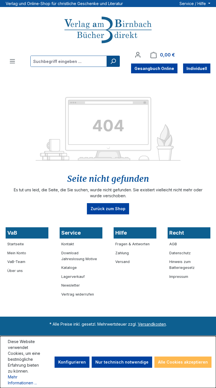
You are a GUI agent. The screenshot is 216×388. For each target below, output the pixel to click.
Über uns (15, 271)
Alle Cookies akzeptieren (183, 362)
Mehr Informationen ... (22, 380)
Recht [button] (176, 233)
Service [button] (71, 233)
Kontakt (67, 244)
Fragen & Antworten (132, 244)
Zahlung (122, 253)
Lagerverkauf (73, 276)
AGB (173, 244)
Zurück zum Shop (108, 208)
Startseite (15, 244)
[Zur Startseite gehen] (108, 31)
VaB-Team (16, 262)
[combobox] (69, 61)
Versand (122, 262)
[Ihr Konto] (138, 54)
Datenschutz (180, 253)
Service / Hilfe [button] (193, 3)
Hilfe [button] (121, 233)
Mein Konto (16, 253)
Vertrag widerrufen (77, 294)
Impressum (178, 276)
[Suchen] (113, 61)
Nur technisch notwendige (121, 362)
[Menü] (12, 61)
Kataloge (69, 268)
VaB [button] (12, 233)
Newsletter (70, 285)
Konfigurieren (72, 362)
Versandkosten (152, 324)
